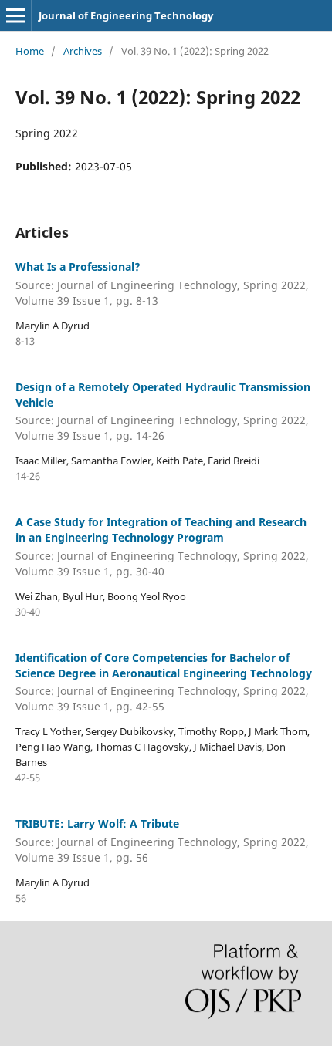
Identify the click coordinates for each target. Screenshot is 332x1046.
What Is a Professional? (162, 283)
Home (29, 51)
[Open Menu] (15, 15)
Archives (82, 51)
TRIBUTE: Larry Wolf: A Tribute (162, 840)
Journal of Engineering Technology (126, 15)
